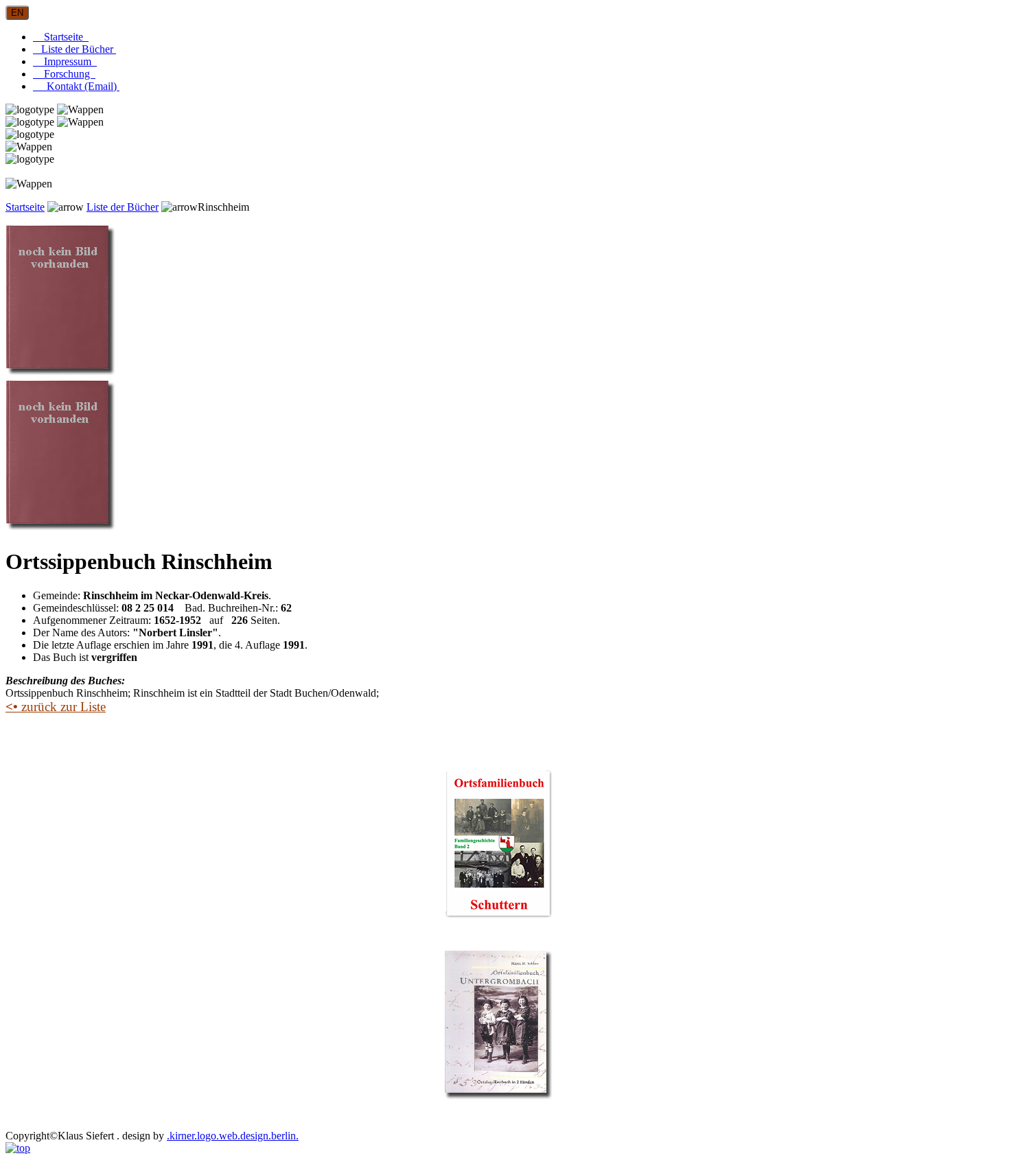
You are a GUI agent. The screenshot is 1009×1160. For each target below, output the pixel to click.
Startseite (61, 37)
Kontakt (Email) (76, 86)
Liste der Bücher (74, 49)
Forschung (64, 74)
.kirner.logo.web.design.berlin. (233, 1135)
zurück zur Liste (55, 706)
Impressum (65, 61)
